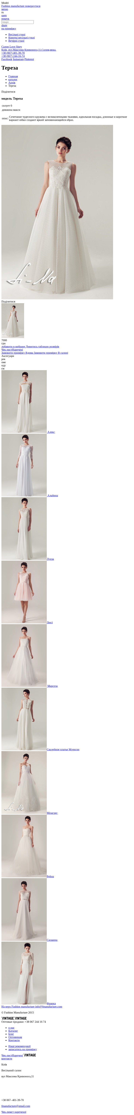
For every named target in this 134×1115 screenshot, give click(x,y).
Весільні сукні (16, 34)
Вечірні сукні (16, 40)
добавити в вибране (13, 346)
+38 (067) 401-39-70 (13, 52)
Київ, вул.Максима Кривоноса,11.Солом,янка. (28, 49)
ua (2, 15)
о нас (11, 1027)
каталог (12, 79)
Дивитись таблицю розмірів (42, 346)
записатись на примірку (22, 1049)
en (5, 15)
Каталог (13, 1030)
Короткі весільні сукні (21, 37)
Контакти (14, 1040)
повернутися (32, 6)
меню (4, 9)
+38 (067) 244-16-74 (13, 56)
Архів (11, 82)
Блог (11, 1033)
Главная (13, 76)
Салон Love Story (11, 46)
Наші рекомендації (19, 1046)
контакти (6, 1058)
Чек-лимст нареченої (13, 1111)
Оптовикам (15, 1037)
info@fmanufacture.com (48, 1006)
